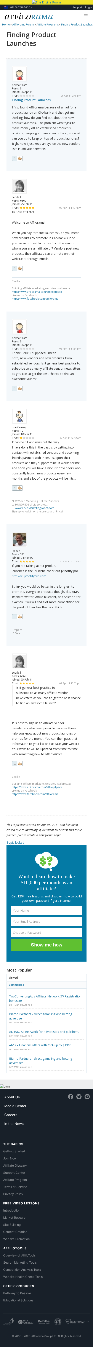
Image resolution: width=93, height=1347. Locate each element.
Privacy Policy (13, 1194)
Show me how (46, 945)
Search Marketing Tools (20, 1262)
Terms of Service (15, 1187)
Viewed (13, 978)
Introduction (11, 1210)
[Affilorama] (28, 15)
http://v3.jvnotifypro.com (29, 576)
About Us (12, 1097)
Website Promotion (16, 1239)
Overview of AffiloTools (19, 1255)
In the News (14, 1123)
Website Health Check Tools (23, 1277)
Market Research (15, 1217)
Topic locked (15, 842)
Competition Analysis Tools (22, 1269)
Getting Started (14, 1151)
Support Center (14, 1172)
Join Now (9, 1158)
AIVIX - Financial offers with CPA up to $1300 (40, 1045)
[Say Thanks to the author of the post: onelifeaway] (17, 488)
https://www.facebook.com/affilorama (35, 299)
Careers (10, 1115)
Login (88, 7)
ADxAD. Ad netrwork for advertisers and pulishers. (44, 1032)
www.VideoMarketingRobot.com (34, 508)
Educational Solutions (18, 1300)
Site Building (12, 1224)
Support (77, 7)
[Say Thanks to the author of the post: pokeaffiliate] (17, 158)
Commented (16, 985)
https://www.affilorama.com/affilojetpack (37, 292)
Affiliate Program (15, 1180)
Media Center (15, 1106)
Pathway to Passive (17, 1293)
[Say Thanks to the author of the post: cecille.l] (17, 268)
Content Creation (15, 1232)
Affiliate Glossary (15, 1165)
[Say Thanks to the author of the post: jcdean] (17, 616)
